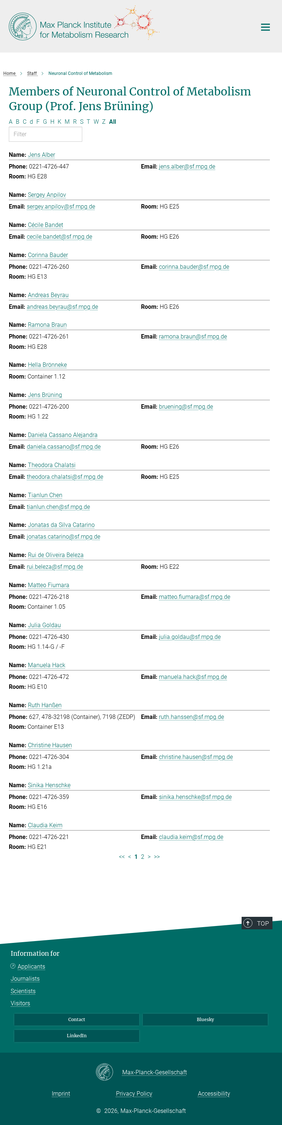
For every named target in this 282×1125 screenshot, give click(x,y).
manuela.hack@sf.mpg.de (193, 676)
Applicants (31, 966)
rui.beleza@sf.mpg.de (55, 566)
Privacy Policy (134, 1093)
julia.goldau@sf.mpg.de (190, 636)
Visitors (20, 1003)
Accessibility (214, 1093)
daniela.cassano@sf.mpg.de (64, 446)
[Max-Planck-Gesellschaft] (108, 1072)
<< (122, 856)
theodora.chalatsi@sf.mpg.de (65, 476)
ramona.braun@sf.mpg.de (193, 336)
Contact (76, 1019)
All (112, 121)
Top (263, 923)
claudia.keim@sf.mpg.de (191, 836)
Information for (35, 953)
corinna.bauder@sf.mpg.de (194, 266)
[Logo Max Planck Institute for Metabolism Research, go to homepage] (128, 25)
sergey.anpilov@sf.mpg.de (61, 206)
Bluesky (205, 1019)
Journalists (25, 978)
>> (157, 856)
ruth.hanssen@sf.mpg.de (191, 716)
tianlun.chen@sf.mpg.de (58, 506)
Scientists (23, 991)
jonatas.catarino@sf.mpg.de (63, 536)
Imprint (61, 1093)
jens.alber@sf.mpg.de (187, 166)
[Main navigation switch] (265, 27)
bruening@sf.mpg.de (186, 406)
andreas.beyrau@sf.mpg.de (62, 306)
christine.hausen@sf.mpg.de (196, 756)
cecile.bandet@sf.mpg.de (59, 236)
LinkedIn (77, 1035)
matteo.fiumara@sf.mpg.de (194, 596)
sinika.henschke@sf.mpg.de (195, 796)
